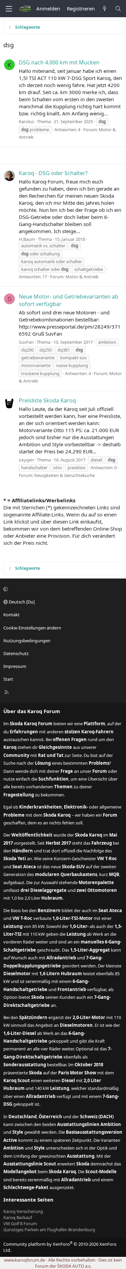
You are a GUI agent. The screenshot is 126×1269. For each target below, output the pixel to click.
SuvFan (26, 342)
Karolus (26, 121)
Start (8, 679)
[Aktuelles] (104, 8)
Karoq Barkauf (17, 1217)
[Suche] (118, 8)
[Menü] (8, 9)
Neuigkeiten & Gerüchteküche (64, 475)
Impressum (14, 666)
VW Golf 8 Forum (20, 1223)
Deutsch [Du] (21, 602)
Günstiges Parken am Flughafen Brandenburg (49, 1229)
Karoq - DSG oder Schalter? (53, 173)
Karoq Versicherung (23, 1211)
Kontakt (11, 615)
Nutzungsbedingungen (26, 641)
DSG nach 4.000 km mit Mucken (59, 62)
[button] (62, 589)
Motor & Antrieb (82, 277)
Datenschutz (16, 653)
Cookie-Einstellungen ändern (32, 628)
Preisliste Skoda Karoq (47, 400)
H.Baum (27, 239)
